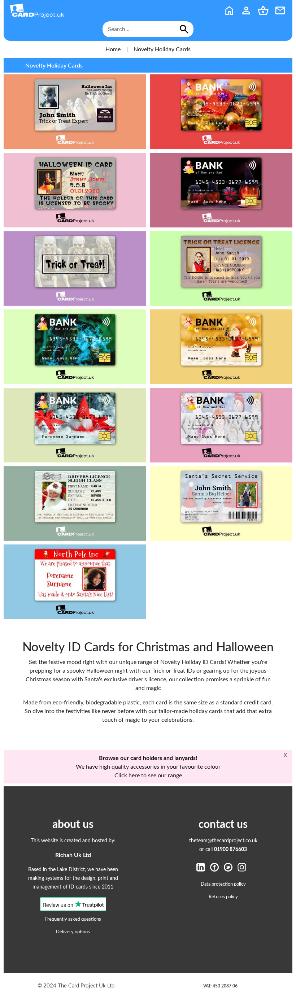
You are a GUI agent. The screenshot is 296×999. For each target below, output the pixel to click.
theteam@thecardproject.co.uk (223, 840)
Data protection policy (223, 884)
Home (113, 49)
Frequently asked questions (73, 919)
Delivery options (73, 932)
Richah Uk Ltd (73, 855)
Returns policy (223, 897)
